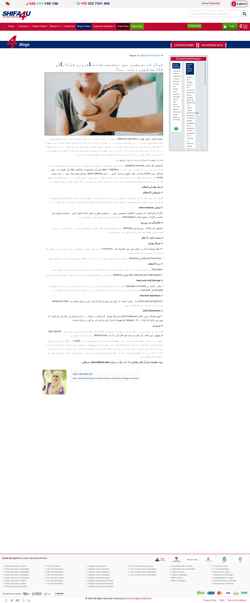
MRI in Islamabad (178, 581)
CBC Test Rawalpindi (55, 573)
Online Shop (157, 26)
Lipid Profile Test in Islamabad (183, 570)
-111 (43, 3)
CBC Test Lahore (53, 567)
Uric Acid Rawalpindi (55, 584)
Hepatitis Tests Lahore (97, 567)
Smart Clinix (141, 26)
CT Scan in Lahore (220, 567)
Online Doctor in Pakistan (223, 584)
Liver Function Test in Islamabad (143, 570)
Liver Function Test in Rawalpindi (143, 573)
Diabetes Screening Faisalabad (100, 587)
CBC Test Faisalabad (55, 576)
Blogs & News (94, 26)
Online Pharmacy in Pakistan (224, 581)
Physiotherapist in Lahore (223, 578)
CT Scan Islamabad (221, 570)
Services (22, 26)
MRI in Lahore (177, 578)
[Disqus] (125, 436)
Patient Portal (40, 26)
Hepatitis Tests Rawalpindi (99, 573)
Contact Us (76, 26)
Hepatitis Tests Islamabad (98, 570)
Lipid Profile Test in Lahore (182, 567)
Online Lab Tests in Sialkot (15, 584)
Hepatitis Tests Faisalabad (99, 576)
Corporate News (184, 46)
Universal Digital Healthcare (138, 599)
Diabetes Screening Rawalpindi (100, 584)
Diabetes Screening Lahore (99, 578)
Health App (195, 25)
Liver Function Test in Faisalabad (143, 576)
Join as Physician (210, 3)
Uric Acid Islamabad (55, 581)
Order (176, 129)
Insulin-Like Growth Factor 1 (189, 69)
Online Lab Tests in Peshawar (17, 576)
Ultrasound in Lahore (221, 573)
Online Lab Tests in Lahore (15, 567)
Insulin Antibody (176, 66)
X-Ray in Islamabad (179, 576)
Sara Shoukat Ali (155, 56)
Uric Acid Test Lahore (55, 578)
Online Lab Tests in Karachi (16, 587)
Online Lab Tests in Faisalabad (17, 578)
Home (10, 26)
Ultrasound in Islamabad (223, 576)
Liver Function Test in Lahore (141, 567)
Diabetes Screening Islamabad (100, 581)
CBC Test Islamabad (55, 570)
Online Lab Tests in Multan (15, 581)
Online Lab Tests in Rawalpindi (17, 573)
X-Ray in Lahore (178, 573)
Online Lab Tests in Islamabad (17, 570)
